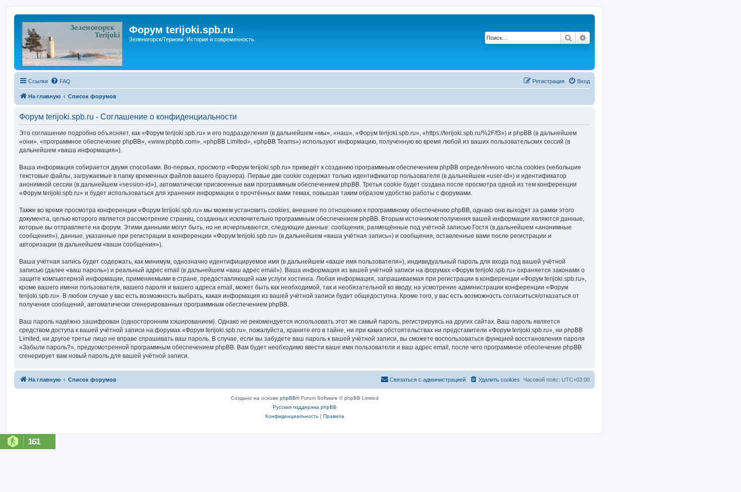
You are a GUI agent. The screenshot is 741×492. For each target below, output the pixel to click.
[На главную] (73, 42)
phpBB (288, 398)
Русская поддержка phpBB (305, 407)
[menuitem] (60, 81)
